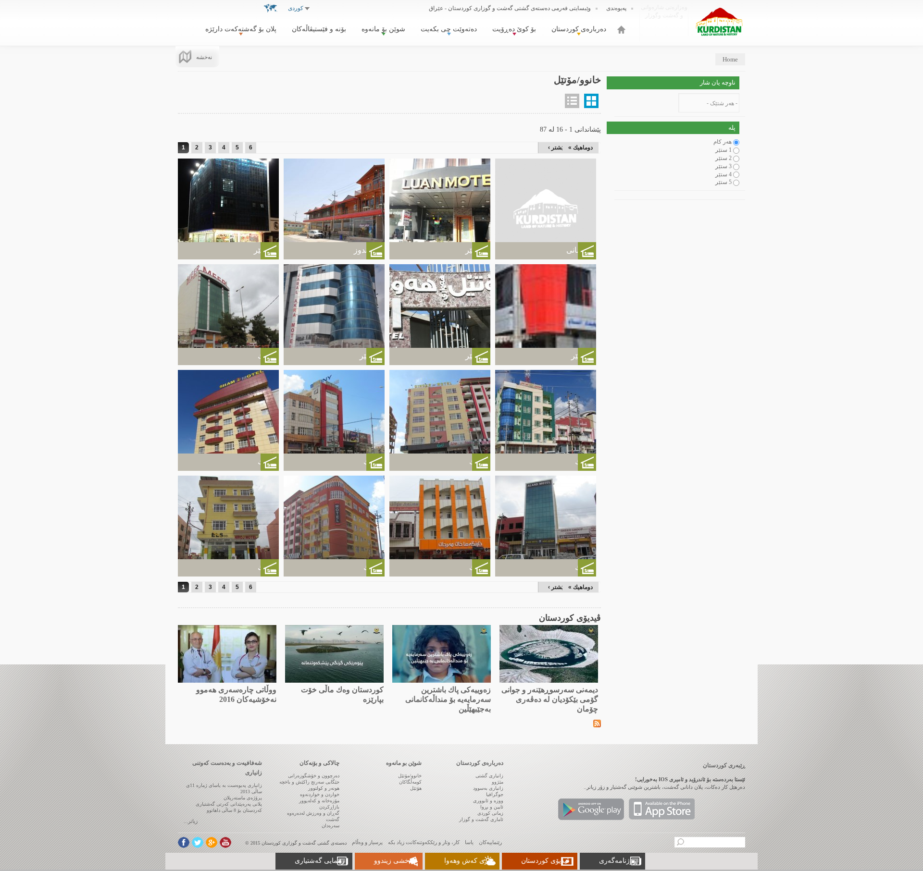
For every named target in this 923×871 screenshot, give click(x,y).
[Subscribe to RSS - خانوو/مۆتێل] (597, 723)
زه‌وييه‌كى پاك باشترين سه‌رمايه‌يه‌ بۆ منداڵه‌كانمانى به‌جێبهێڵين (448, 699)
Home (730, 59)
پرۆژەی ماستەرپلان (243, 797)
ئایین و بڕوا (491, 807)
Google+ (211, 842)
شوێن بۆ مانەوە (383, 29)
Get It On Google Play (591, 809)
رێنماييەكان (490, 842)
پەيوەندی (616, 8)
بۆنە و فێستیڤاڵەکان (319, 29)
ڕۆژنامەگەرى (618, 860)
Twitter (197, 842)
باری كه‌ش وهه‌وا (468, 860)
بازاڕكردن (329, 807)
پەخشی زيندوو (394, 860)
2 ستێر (723, 158)
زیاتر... (191, 821)
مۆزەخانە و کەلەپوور (319, 800)
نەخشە (204, 57)
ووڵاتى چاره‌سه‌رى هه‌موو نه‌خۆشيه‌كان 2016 (236, 694)
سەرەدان (330, 825)
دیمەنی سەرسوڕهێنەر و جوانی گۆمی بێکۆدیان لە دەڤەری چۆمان (549, 699)
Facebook (183, 842)
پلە (732, 127)
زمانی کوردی (490, 813)
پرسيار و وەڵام (367, 842)
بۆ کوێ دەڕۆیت (514, 29)
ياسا (469, 842)
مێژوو (497, 782)
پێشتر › (556, 147)
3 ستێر (723, 166)
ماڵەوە (621, 29)
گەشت (332, 819)
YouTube (225, 842)
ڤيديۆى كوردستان (545, 860)
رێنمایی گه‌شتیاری (320, 860)
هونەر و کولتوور (323, 788)
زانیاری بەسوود (488, 788)
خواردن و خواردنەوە (319, 794)
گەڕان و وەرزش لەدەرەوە (313, 813)
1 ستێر (723, 150)
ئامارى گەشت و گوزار (481, 819)
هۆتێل (416, 788)
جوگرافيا (494, 794)
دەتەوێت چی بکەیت (449, 29)
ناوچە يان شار (718, 82)
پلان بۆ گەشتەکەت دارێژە (240, 29)
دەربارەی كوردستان (578, 29)
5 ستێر (723, 182)
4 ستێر (723, 174)
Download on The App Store (662, 809)
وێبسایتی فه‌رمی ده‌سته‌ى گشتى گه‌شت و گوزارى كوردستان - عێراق (510, 8)
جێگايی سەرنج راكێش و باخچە (309, 782)
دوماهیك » (580, 147)
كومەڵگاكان (410, 782)
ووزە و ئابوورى (488, 800)
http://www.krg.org (664, 21)
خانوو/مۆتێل (410, 775)
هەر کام (722, 141)
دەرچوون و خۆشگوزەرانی (313, 775)
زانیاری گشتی (489, 775)
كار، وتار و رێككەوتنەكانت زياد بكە (424, 842)
